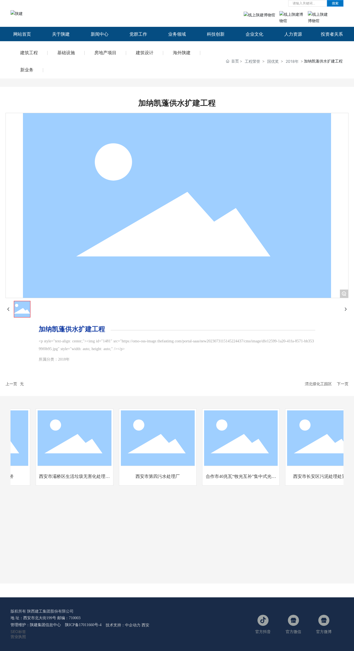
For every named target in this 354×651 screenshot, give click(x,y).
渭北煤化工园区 (318, 383)
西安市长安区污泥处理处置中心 (320, 476)
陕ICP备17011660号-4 (83, 625)
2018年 (292, 61)
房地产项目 (105, 52)
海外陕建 (182, 52)
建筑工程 (29, 52)
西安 (145, 625)
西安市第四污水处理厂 (153, 476)
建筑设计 (144, 52)
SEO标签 (18, 631)
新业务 (26, 69)
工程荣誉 (252, 61)
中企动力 (132, 625)
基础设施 (66, 52)
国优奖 (273, 61)
